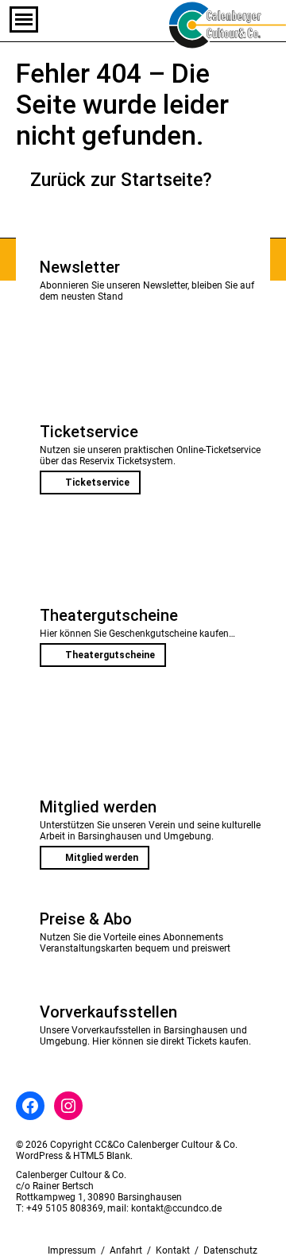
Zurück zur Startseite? (121, 180)
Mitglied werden (101, 857)
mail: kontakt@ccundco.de (164, 1208)
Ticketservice (97, 482)
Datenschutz (230, 1250)
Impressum (72, 1250)
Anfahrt (126, 1250)
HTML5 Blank (101, 1155)
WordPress (39, 1155)
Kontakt (173, 1250)
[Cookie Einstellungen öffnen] (28, 1236)
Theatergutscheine (110, 655)
